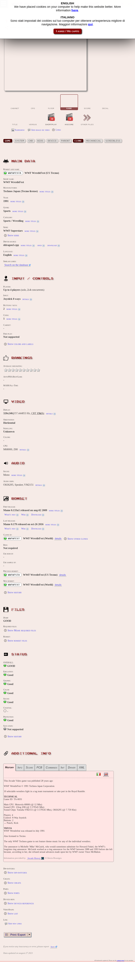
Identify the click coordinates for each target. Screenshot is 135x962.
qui (90, 24)
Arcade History (34, 858)
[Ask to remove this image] (81, 86)
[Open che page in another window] (72, 86)
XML (81, 767)
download (52, 245)
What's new (9, 514)
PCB (39, 767)
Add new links (15, 923)
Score (29, 767)
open (39, 245)
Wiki (23, 514)
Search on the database (16, 265)
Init (62, 767)
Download (36, 514)
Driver (71, 767)
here (53, 947)
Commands (51, 767)
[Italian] (98, 774)
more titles (45, 191)
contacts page (120, 960)
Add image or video (40, 130)
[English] (106, 774)
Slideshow (20, 130)
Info (20, 767)
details (25, 299)
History (9, 767)
